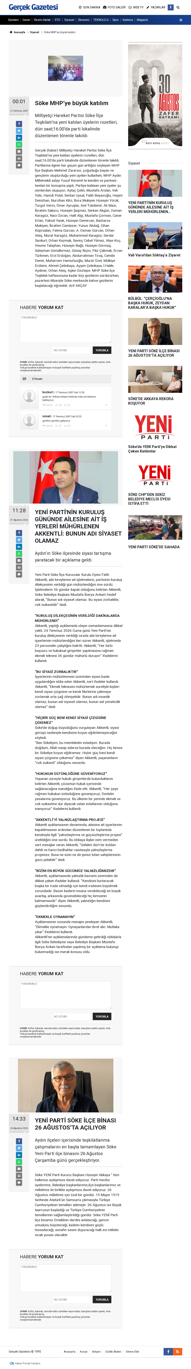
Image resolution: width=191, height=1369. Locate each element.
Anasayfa (69, 1351)
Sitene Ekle (132, 1351)
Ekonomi (83, 20)
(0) (60, 405)
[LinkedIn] (19, 138)
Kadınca (128, 20)
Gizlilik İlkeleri (113, 1351)
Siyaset (69, 20)
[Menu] (181, 20)
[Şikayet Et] (106, 405)
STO (57, 20)
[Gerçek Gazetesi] (33, 7)
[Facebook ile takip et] (171, 7)
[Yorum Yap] (19, 165)
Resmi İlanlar (42, 20)
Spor (115, 20)
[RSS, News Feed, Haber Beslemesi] (177, 1351)
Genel (26, 20)
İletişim (96, 1351)
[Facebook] (19, 124)
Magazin (142, 20)
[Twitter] (19, 131)
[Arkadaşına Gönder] (19, 151)
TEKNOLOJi (101, 20)
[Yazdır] (19, 158)
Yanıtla (49, 405)
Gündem (13, 20)
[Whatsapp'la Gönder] (19, 145)
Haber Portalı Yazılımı (27, 1363)
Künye (83, 1351)
